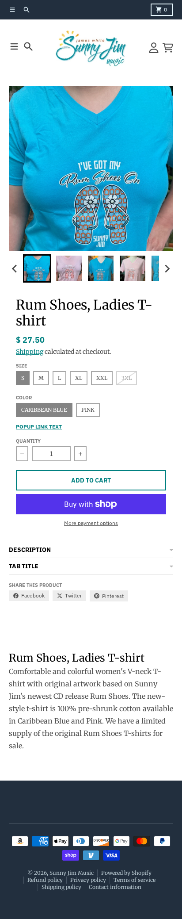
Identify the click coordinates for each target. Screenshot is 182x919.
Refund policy (45, 880)
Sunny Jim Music (71, 872)
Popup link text (39, 426)
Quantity (28, 441)
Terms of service (134, 880)
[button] (37, 268)
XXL (101, 378)
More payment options (91, 523)
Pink (88, 409)
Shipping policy (61, 887)
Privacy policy (88, 880)
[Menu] (14, 46)
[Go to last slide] (15, 268)
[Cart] (168, 47)
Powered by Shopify (126, 872)
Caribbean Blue (44, 409)
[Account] (153, 47)
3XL (126, 378)
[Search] (28, 46)
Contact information (115, 887)
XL (78, 378)
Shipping (29, 352)
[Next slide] (167, 268)
